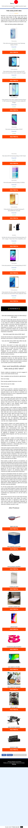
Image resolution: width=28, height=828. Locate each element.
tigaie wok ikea (14, 526)
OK (21, 826)
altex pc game (14, 707)
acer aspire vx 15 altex (14, 667)
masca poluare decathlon (14, 566)
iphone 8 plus (14, 626)
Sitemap (14, 764)
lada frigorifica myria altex (14, 546)
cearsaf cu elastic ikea (14, 606)
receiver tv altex (14, 747)
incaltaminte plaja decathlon (14, 646)
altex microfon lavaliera (14, 727)
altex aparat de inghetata (14, 687)
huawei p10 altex (14, 586)
